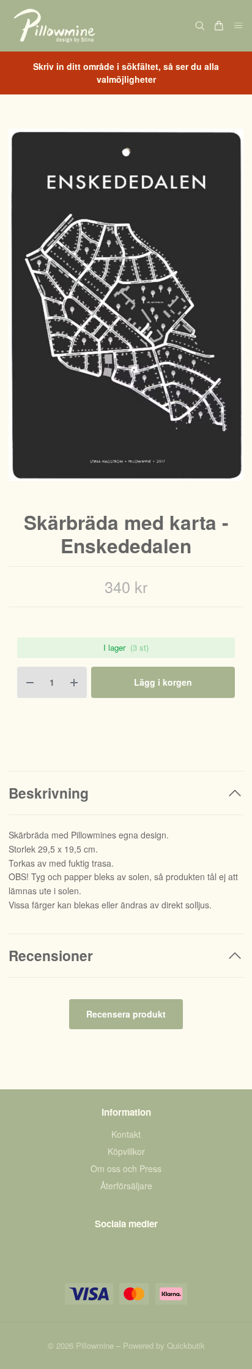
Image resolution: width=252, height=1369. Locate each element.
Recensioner (51, 955)
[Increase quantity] (74, 682)
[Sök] (200, 25)
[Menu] (238, 26)
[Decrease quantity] (30, 682)
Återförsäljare (126, 1185)
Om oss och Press (126, 1168)
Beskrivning (49, 792)
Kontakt (126, 1134)
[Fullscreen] (126, 305)
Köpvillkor (126, 1151)
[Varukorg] (219, 25)
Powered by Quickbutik (164, 1345)
